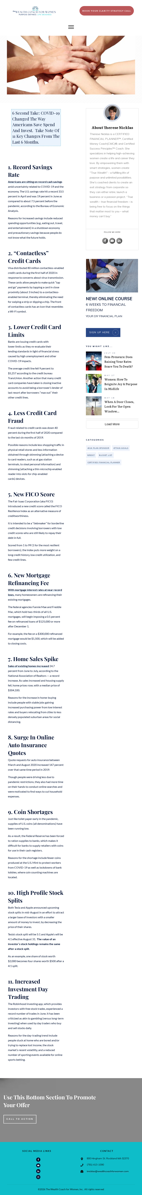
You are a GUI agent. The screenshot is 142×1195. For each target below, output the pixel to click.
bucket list (105, 455)
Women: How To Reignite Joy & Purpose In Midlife (112, 383)
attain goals (120, 448)
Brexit (91, 455)
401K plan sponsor (98, 448)
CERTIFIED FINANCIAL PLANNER (103, 462)
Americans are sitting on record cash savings (35, 181)
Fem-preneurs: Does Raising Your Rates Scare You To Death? (112, 360)
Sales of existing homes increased (28, 666)
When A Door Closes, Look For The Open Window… (112, 405)
